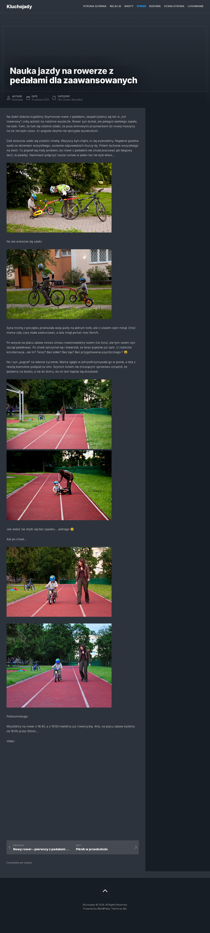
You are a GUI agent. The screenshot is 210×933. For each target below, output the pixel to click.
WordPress (103, 908)
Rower (141, 6)
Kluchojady (19, 6)
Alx (124, 908)
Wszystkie (77, 99)
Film (60, 99)
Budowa (155, 6)
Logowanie (195, 6)
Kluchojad (17, 99)
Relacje (115, 6)
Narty (129, 6)
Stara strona (174, 6)
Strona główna (94, 6)
